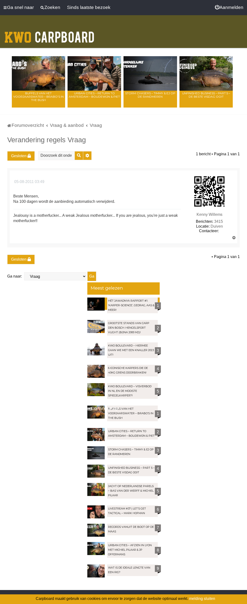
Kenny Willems (209, 214)
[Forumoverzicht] (49, 34)
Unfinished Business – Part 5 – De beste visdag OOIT (206, 94)
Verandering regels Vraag (46, 140)
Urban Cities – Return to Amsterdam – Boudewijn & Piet (94, 94)
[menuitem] (229, 7)
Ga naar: (14, 276)
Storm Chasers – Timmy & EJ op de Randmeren (150, 94)
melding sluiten (202, 599)
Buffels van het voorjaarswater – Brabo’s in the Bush (38, 96)
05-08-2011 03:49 (28, 182)
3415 (218, 221)
